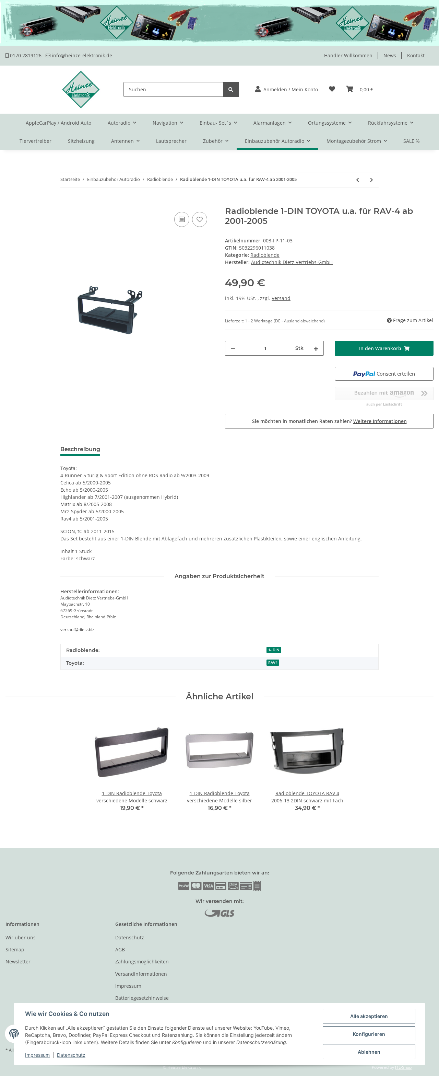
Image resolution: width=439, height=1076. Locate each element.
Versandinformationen (141, 974)
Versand (281, 298)
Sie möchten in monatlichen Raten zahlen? (329, 421)
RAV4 (272, 662)
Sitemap (14, 949)
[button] (286, 89)
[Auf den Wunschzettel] (199, 219)
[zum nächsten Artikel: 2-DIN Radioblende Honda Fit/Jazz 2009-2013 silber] (372, 179)
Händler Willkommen (348, 55)
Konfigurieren (369, 1034)
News (389, 55)
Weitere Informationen (380, 421)
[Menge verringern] (232, 348)
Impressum (128, 986)
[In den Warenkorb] (10, 202)
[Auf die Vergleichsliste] (181, 219)
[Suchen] (231, 89)
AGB (120, 949)
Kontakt (416, 55)
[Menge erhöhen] (315, 348)
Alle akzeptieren (369, 1016)
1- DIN (274, 650)
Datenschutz (129, 937)
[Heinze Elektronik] (81, 89)
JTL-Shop (403, 1067)
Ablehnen (369, 1052)
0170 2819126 (25, 55)
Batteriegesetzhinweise (142, 998)
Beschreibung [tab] (80, 449)
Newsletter (18, 961)
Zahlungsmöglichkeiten (142, 961)
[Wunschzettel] (332, 89)
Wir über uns (20, 937)
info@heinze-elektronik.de (81, 55)
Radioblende (265, 255)
